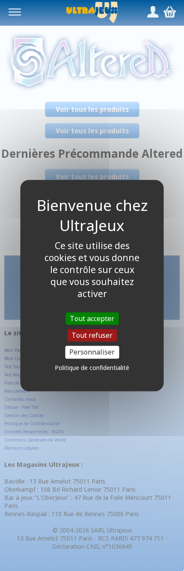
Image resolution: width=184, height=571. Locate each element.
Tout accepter (92, 318)
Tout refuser (92, 335)
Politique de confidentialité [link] (92, 367)
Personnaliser (92, 352)
